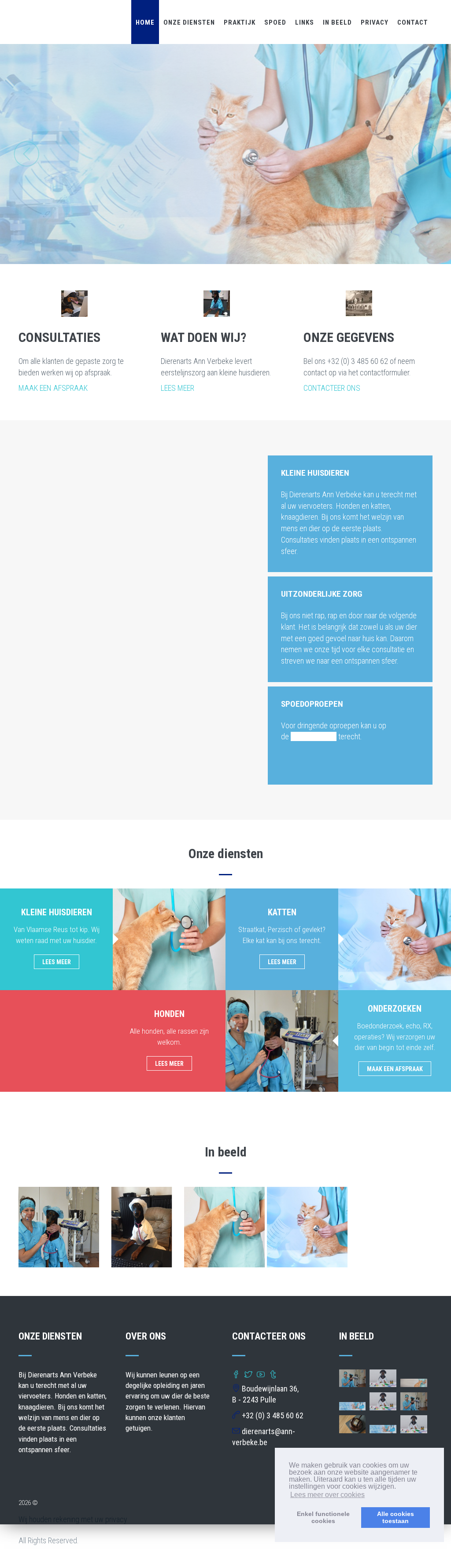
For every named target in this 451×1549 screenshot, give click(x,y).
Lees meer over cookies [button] (327, 1494)
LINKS (304, 22)
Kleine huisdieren (315, 473)
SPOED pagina (313, 736)
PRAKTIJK (239, 22)
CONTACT (412, 22)
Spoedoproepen (312, 704)
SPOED (275, 22)
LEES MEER (177, 388)
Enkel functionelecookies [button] (323, 1517)
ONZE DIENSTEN (189, 22)
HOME (145, 22)
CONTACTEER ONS (331, 388)
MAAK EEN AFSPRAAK (53, 388)
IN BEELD (337, 22)
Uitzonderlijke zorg (321, 594)
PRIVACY (374, 22)
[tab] (350, 472)
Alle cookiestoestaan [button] (395, 1517)
